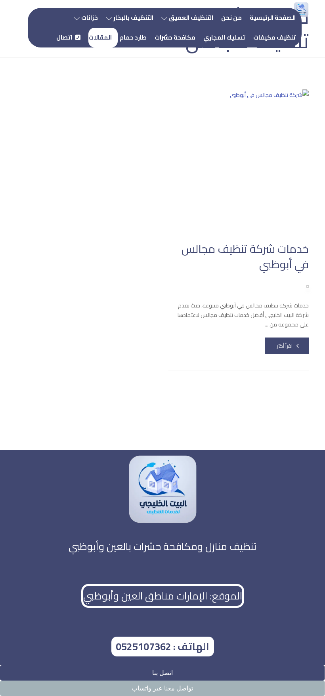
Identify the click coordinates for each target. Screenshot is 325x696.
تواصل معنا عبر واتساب (162, 688)
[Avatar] (307, 286)
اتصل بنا (162, 672)
